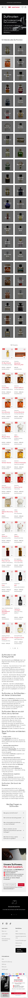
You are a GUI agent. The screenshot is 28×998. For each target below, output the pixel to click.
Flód (3, 585)
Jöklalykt (17, 610)
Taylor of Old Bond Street (7, 608)
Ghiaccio (4, 536)
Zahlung (4, 964)
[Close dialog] (26, 977)
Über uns (4, 931)
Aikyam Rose (6, 437)
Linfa (16, 512)
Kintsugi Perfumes (18, 635)
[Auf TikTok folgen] (10, 924)
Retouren (4, 966)
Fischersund (4, 583)
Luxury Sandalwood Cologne (6, 611)
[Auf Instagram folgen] (7, 924)
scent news (5, 933)
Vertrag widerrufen (20, 950)
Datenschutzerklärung (8, 888)
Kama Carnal (18, 487)
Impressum (18, 945)
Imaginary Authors (6, 635)
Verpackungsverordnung (21, 937)
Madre (16, 437)
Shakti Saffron (18, 387)
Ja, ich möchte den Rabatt (18, 993)
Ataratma (16, 361)
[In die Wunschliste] (12, 349)
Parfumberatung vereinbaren (6, 939)
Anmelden (21, 884)
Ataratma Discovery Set (18, 363)
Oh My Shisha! (6, 363)
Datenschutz (19, 943)
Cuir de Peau (18, 561)
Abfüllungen (8, 738)
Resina (16, 536)
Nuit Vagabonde (5, 559)
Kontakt (4, 936)
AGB (17, 931)
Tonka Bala (5, 387)
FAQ (3, 959)
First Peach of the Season (7, 638)
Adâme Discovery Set (7, 512)
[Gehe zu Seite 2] (17, 648)
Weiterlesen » (7, 32)
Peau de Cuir (6, 561)
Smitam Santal (6, 462)
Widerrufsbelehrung (20, 933)
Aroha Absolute (19, 412)
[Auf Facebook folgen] (3, 924)
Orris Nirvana (6, 412)
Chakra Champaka (20, 462)
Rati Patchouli (6, 487)
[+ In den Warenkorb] (11, 357)
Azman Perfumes (5, 361)
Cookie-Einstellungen (21, 940)
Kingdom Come (19, 637)
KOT (15, 585)
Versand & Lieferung (7, 961)
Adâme (15, 435)
